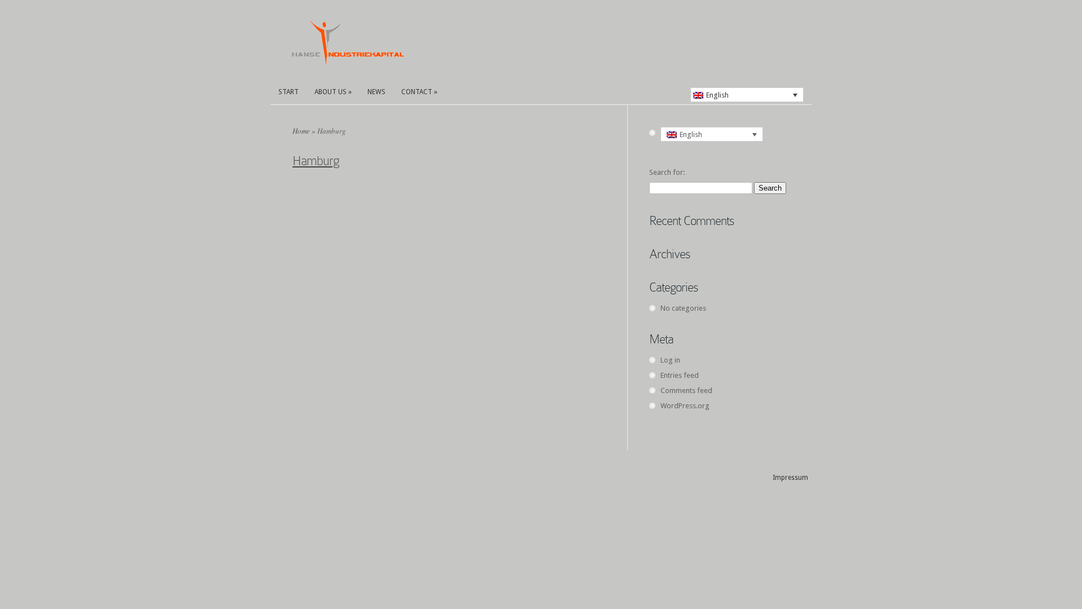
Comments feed (686, 390)
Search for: (667, 172)
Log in (670, 360)
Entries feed (679, 375)
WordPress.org (684, 405)
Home (301, 131)
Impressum (790, 478)
